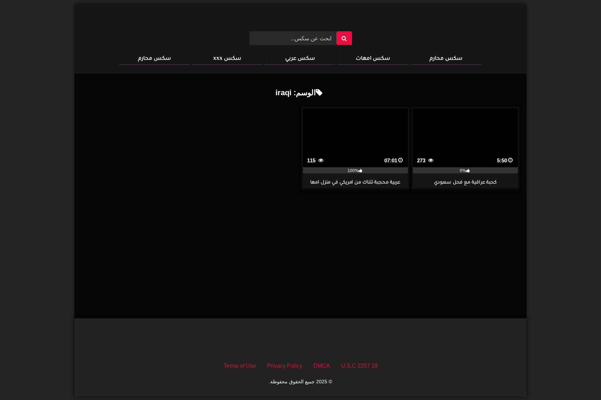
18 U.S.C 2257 (359, 366)
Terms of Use (240, 366)
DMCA (321, 366)
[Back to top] (579, 379)
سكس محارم (446, 58)
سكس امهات (373, 58)
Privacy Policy (284, 366)
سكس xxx (227, 58)
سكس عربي (300, 58)
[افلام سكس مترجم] (300, 20)
